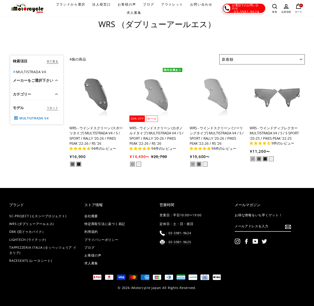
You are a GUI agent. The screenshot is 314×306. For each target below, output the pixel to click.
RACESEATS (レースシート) (30, 261)
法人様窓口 (101, 4)
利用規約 (91, 232)
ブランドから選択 (71, 4)
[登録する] (288, 227)
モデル (18, 107)
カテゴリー (22, 94)
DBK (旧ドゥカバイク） (27, 232)
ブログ (148, 4)
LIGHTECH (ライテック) (27, 240)
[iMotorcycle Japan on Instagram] (237, 241)
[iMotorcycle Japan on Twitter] (264, 241)
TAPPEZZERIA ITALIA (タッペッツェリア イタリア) (43, 250)
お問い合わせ (201, 4)
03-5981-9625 (179, 242)
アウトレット (172, 4)
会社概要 (91, 216)
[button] (80, 148)
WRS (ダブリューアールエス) (31, 224)
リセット (52, 108)
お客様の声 (127, 4)
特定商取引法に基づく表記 (104, 224)
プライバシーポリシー (101, 240)
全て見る (52, 61)
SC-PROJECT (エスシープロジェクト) (37, 216)
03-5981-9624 (246, 11)
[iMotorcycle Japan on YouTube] (255, 241)
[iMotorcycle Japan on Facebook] (246, 241)
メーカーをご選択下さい (33, 80)
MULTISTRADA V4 (31, 71)
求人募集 (134, 12)
